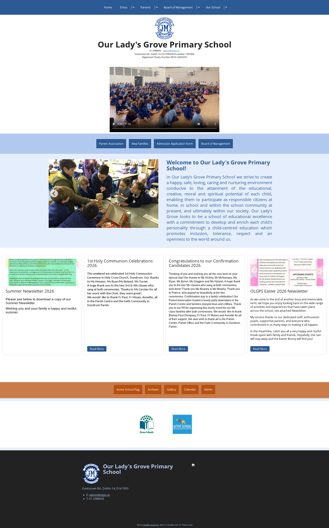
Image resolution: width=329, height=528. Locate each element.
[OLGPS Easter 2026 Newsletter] (286, 272)
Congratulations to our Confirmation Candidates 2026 (204, 263)
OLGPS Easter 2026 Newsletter (279, 291)
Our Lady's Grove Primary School (164, 44)
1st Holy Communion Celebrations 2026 (120, 263)
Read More (97, 349)
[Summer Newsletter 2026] (42, 272)
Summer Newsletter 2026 (30, 291)
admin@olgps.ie (171, 50)
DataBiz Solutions (151, 525)
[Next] (153, 193)
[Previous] (54, 193)
